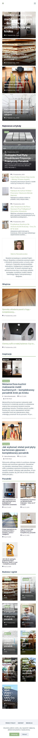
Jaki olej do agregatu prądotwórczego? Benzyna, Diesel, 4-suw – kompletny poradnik (9, 561)
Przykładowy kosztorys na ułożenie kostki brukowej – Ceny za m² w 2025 (23, 226)
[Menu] (35, 3)
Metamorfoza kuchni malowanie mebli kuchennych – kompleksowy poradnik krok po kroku (18, 388)
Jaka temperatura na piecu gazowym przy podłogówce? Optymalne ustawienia (21, 209)
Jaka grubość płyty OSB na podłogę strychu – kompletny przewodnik (16, 57)
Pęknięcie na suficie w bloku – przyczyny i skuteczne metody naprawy (21, 193)
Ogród (6, 132)
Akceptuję (14, 734)
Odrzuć (24, 734)
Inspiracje (6, 381)
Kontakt (21, 723)
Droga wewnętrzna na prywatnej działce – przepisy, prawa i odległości (9, 531)
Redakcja (29, 723)
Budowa (7, 633)
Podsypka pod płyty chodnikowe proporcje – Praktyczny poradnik (18, 158)
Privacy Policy (10, 723)
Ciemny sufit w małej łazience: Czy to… (18, 344)
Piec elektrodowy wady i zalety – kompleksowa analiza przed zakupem (17, 112)
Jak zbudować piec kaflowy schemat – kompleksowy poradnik (27, 530)
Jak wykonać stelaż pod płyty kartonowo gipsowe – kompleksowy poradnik (16, 84)
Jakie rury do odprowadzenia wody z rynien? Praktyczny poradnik (9, 638)
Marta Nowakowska (9, 396)
